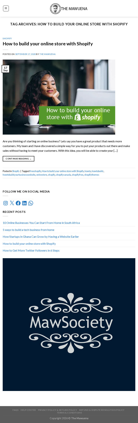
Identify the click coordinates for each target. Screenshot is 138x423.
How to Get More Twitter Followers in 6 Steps (31, 250)
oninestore (41, 174)
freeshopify (35, 171)
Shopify (7, 38)
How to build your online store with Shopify (48, 43)
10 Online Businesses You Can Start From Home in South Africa (41, 222)
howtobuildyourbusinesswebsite (19, 174)
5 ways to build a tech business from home (28, 229)
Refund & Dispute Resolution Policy (102, 410)
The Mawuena (48, 54)
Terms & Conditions (69, 412)
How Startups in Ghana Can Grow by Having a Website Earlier (41, 236)
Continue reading (18, 158)
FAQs (15, 410)
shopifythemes (91, 174)
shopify (51, 174)
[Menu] (6, 8)
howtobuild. (98, 171)
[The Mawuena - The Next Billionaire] (69, 8)
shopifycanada (63, 174)
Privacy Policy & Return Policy (57, 410)
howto (88, 171)
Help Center (28, 410)
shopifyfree (77, 174)
